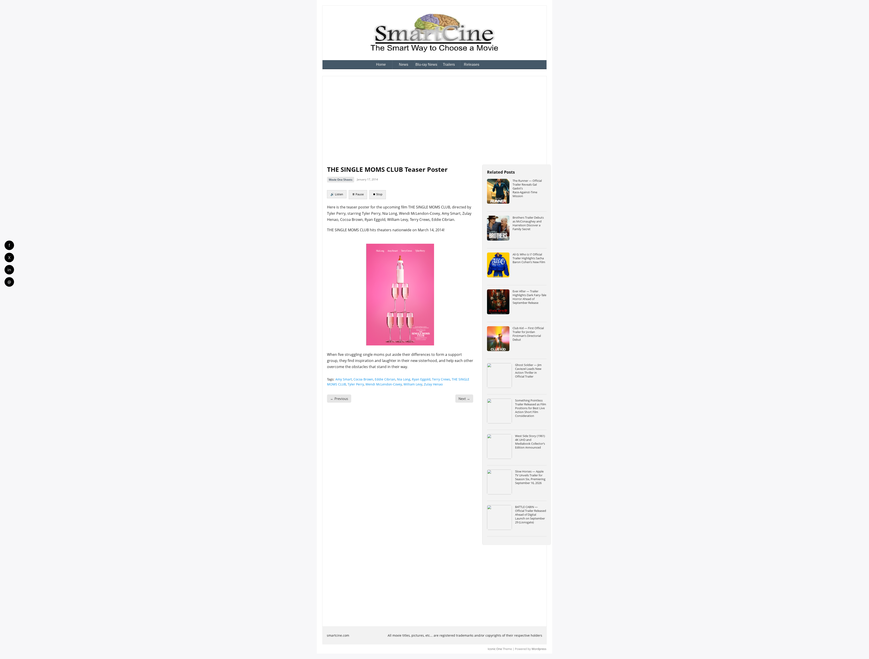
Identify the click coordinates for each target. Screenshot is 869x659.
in (9, 269)
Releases (471, 64)
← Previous (339, 398)
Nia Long (403, 379)
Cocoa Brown (363, 379)
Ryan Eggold (421, 379)
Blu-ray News (426, 64)
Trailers (449, 64)
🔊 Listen (336, 194)
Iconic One (495, 649)
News (403, 64)
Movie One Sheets (340, 180)
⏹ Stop (377, 194)
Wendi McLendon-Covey (383, 384)
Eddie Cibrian (385, 379)
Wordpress (539, 649)
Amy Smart (343, 379)
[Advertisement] (434, 114)
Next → (464, 398)
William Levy (412, 384)
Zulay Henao (433, 384)
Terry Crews (441, 379)
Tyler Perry (356, 384)
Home (381, 64)
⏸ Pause (358, 194)
